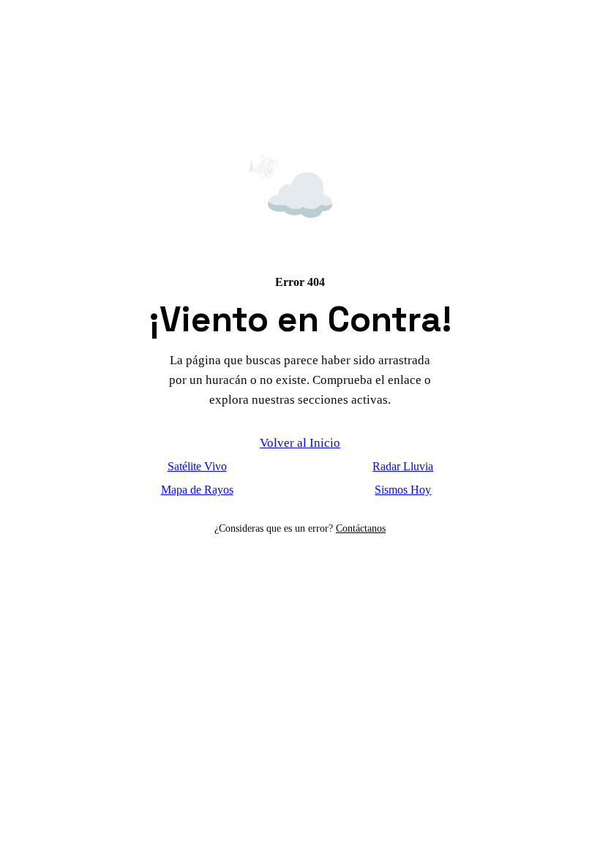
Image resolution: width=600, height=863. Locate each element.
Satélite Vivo (197, 466)
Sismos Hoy (403, 489)
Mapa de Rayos (197, 489)
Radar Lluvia (402, 466)
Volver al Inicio (300, 443)
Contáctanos (361, 528)
